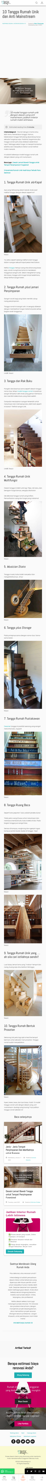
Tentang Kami (14, 1433)
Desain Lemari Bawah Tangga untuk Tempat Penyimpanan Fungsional (19, 1194)
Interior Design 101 (20, 23)
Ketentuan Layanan (30, 1436)
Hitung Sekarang (23, 1375)
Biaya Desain (23, 1401)
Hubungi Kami (31, 1433)
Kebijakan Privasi (15, 1436)
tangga (12, 268)
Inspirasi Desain (7, 23)
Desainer (7, 726)
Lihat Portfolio (23, 1423)
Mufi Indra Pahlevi (35, 1202)
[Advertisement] (23, 54)
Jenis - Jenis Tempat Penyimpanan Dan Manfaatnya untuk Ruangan (20, 1150)
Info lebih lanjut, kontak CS (23, 1323)
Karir (22, 1433)
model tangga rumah (25, 391)
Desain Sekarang (15, 1251)
